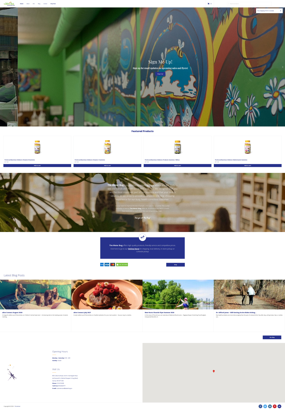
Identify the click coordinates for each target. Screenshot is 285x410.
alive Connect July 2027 (82, 312)
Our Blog (272, 337)
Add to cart (37, 165)
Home (21, 3)
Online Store (133, 249)
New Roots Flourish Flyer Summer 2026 (159, 312)
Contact (45, 3)
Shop (175, 264)
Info (34, 3)
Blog (39, 3)
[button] (2, 67)
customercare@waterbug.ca (64, 388)
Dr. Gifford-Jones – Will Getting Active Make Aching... (236, 312)
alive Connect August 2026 (12, 312)
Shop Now (53, 3)
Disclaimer (17, 406)
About (28, 3)
